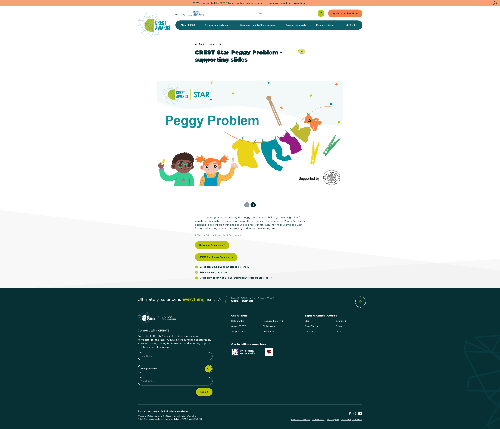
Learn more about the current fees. (286, 3)
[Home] (154, 25)
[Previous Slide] (246, 204)
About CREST (238, 326)
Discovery (310, 331)
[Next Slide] (253, 204)
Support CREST (239, 331)
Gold (338, 331)
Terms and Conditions (300, 420)
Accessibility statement (351, 420)
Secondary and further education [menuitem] (258, 25)
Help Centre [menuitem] (351, 25)
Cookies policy (318, 420)
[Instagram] (354, 413)
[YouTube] (360, 413)
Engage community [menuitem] (296, 25)
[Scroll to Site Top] (360, 302)
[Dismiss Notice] (495, 3)
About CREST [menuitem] (188, 25)
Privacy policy (333, 420)
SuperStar (310, 326)
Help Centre (237, 321)
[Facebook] (350, 413)
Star (307, 321)
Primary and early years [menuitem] (217, 25)
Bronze (340, 321)
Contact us (268, 331)
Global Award (270, 326)
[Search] (321, 13)
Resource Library (272, 321)
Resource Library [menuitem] (325, 25)
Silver (339, 326)
